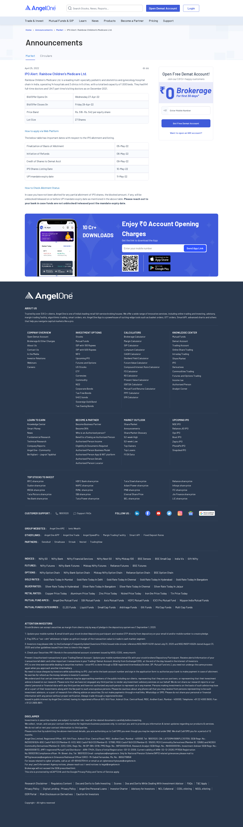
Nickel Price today (131, 593)
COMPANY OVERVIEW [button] (39, 332)
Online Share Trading (182, 349)
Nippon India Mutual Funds (194, 600)
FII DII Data (129, 454)
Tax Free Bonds (83, 393)
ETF (78, 371)
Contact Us (33, 349)
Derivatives (178, 367)
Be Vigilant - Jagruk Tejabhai (41, 454)
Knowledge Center (36, 424)
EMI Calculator (131, 397)
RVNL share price (84, 490)
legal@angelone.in (111, 764)
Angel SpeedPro (91, 535)
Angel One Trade (71, 535)
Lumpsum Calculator (134, 349)
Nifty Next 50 (104, 558)
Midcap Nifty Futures (94, 565)
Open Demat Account (163, 8)
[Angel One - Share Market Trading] (41, 8)
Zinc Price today (108, 593)
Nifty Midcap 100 (125, 558)
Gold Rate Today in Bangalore (192, 579)
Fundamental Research (38, 437)
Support (168, 20)
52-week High (131, 437)
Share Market (179, 358)
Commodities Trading (183, 371)
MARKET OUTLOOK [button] (134, 419)
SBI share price (83, 494)
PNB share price (132, 490)
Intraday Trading (180, 354)
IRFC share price (35, 481)
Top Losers (129, 450)
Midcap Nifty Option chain (108, 572)
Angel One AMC (57, 528)
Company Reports (36, 445)
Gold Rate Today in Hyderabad (156, 579)
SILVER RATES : (33, 586)
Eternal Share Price (133, 494)
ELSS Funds (69, 607)
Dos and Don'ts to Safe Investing (92, 783)
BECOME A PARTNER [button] (87, 419)
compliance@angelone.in (106, 753)
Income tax (177, 380)
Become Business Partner (88, 424)
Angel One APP (51, 535)
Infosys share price (181, 485)
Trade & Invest (34, 20)
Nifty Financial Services (80, 558)
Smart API (134, 535)
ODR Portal (30, 794)
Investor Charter (119, 788)
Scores (118, 783)
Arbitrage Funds (128, 607)
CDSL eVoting (184, 788)
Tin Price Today (179, 593)
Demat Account (180, 341)
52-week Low (131, 441)
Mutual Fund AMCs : (37, 600)
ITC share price (179, 490)
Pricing (153, 20)
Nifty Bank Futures (69, 565)
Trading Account (180, 345)
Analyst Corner (179, 388)
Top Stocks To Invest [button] (40, 477)
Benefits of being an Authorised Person (95, 437)
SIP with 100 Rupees (86, 345)
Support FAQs (84, 513)
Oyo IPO (176, 432)
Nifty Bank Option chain (77, 572)
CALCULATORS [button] (132, 332)
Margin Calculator (133, 341)
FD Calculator (131, 371)
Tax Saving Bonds (85, 406)
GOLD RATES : (32, 579)
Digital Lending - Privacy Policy (59, 788)
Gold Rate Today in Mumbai (58, 579)
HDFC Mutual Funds (138, 600)
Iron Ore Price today (156, 593)
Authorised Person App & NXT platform (95, 454)
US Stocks (81, 367)
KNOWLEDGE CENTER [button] (184, 332)
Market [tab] (30, 55)
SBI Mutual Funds (90, 600)
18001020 (64, 513)
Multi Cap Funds (184, 607)
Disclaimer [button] (32, 716)
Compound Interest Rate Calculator (142, 367)
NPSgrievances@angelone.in (39, 757)
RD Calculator (131, 375)
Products (110, 20)
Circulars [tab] (46, 55)
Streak (72, 541)
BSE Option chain (163, 572)
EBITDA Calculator (133, 384)
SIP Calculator (131, 345)
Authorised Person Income (89, 441)
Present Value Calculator (136, 379)
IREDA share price (36, 490)
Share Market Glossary (135, 432)
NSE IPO (176, 424)
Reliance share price (182, 481)
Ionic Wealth (74, 528)
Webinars (32, 362)
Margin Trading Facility (114, 535)
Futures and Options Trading (186, 375)
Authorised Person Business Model (93, 450)
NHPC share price (84, 485)
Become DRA (82, 428)
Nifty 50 (43, 558)
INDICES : (30, 558)
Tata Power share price (87, 498)
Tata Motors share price (39, 494)
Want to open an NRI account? (186, 133)
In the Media (33, 354)
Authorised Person (181, 384)
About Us (32, 345)
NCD (78, 384)
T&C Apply (201, 783)
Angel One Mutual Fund (65, 600)
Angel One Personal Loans (93, 788)
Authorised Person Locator (89, 463)
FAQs (190, 783)
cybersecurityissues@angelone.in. (119, 760)
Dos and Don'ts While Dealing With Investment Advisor (154, 783)
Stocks (79, 336)
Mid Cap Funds (163, 607)
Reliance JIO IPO (180, 428)
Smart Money (33, 428)
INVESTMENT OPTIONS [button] (88, 332)
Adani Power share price (136, 485)
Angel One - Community (38, 450)
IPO (174, 362)
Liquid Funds (87, 607)
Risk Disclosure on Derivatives (56, 794)
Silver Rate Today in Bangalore (99, 586)
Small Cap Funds (107, 607)
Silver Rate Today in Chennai (135, 586)
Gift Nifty (193, 558)
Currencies (81, 375)
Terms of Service (104, 771)
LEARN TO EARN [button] (36, 419)
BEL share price (132, 498)
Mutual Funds (82, 341)
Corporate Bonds (84, 388)
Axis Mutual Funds (114, 600)
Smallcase (59, 541)
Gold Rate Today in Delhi (90, 579)
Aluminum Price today (83, 593)
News (95, 20)
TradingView (96, 541)
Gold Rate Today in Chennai (121, 579)
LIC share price (179, 498)
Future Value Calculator (135, 362)
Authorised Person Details (89, 458)
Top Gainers (130, 445)
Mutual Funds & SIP (61, 20)
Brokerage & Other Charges (41, 341)
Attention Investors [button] (38, 623)
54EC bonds (82, 397)
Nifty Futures (47, 565)
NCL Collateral (165, 788)
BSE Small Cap (163, 558)
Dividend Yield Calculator (136, 358)
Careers (31, 367)
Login (191, 8)
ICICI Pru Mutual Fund (164, 600)
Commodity (81, 379)
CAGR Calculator (132, 354)
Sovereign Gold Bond (86, 401)
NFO (78, 354)
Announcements (132, 428)
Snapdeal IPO (179, 450)
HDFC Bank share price (87, 481)
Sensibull (46, 541)
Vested (82, 541)
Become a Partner (132, 20)
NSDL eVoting (202, 788)
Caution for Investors (87, 794)
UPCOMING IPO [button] (180, 419)
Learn (82, 20)
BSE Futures (139, 565)
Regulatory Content (61, 783)
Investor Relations (36, 358)
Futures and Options (86, 362)
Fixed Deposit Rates (154, 535)
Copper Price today (56, 593)
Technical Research (36, 441)
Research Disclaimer (36, 783)
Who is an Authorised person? (90, 432)
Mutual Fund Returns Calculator (139, 388)
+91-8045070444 (79, 760)
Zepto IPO (177, 441)
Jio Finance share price (183, 494)
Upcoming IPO (83, 358)
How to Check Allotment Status (42, 187)
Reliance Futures (119, 565)
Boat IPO (176, 437)
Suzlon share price (36, 485)
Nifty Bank (57, 558)
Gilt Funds (146, 607)
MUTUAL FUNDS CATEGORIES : (42, 607)
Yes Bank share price (37, 498)
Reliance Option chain (138, 572)
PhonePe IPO (178, 445)
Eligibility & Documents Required (92, 445)
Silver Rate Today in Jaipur (168, 586)
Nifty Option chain (50, 572)
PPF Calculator (131, 393)
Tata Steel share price (135, 481)
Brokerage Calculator (134, 336)
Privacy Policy (85, 771)
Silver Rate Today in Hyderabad (62, 586)
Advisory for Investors (143, 788)
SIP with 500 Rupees (86, 349)
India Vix (179, 558)
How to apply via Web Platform (42, 130)
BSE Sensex (144, 558)
